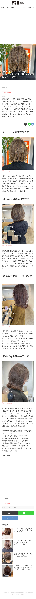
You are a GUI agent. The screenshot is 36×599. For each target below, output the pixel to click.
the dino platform (20, 594)
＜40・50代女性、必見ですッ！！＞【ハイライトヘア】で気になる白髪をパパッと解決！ (17, 74)
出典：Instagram (31, 79)
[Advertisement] (18, 26)
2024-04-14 (5, 88)
